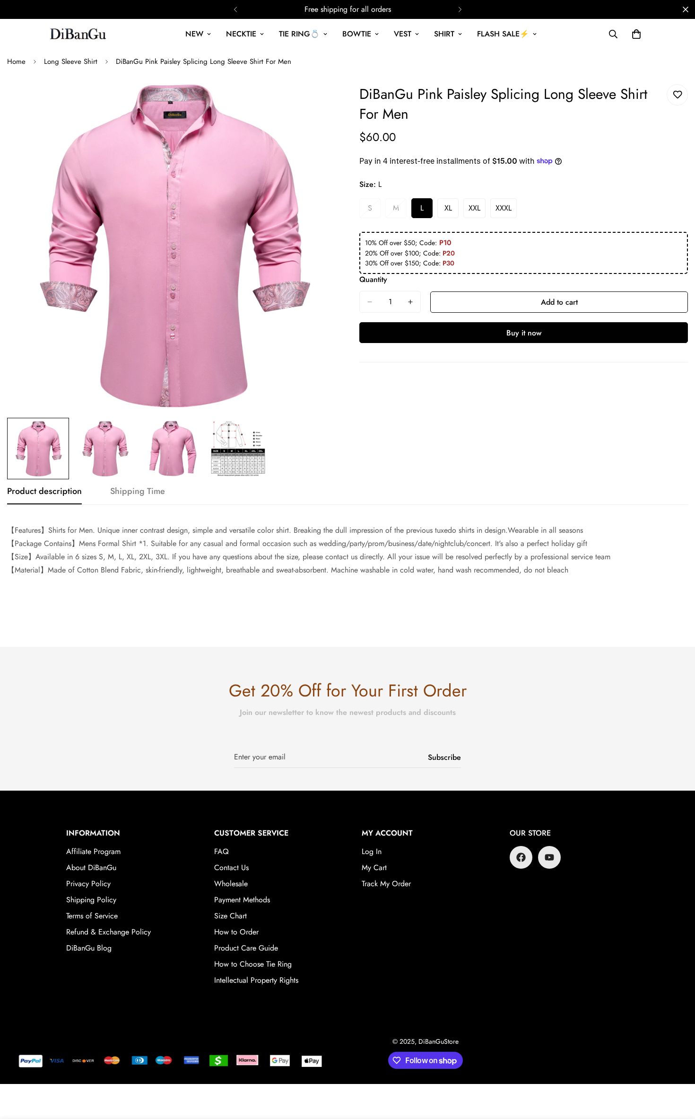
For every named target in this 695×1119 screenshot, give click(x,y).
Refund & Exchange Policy (108, 931)
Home (16, 61)
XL (451, 211)
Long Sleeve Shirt (70, 61)
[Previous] (235, 9)
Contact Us (231, 867)
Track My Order (386, 883)
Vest (402, 33)
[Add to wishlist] (677, 95)
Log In (372, 851)
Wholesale (231, 883)
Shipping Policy (91, 899)
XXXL (506, 211)
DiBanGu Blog (89, 948)
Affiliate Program (93, 851)
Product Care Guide (246, 948)
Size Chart (230, 915)
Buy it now (523, 332)
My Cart (374, 867)
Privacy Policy (88, 883)
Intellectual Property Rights (256, 980)
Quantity (373, 279)
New (194, 33)
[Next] (459, 9)
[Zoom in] (315, 102)
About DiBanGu (91, 867)
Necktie (241, 33)
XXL (477, 211)
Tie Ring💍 (299, 33)
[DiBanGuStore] (79, 34)
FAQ (221, 851)
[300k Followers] (521, 857)
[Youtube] (549, 857)
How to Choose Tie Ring (253, 964)
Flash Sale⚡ (503, 33)
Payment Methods (242, 899)
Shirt (444, 33)
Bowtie (356, 33)
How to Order (236, 931)
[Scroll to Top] (676, 1067)
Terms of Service (92, 915)
